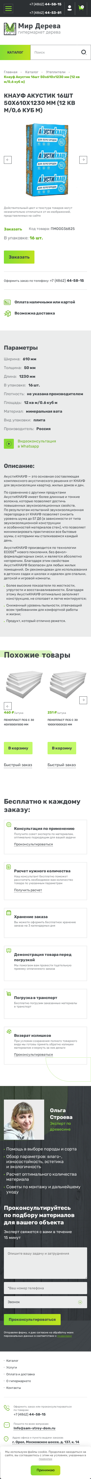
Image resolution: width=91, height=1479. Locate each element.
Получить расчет (28, 890)
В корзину (18, 748)
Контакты (13, 1388)
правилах (45, 1459)
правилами (64, 1335)
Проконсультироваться (33, 844)
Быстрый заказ (18, 765)
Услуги (11, 1367)
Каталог (15, 52)
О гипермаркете (18, 1381)
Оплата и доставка (20, 1374)
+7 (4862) (45, 4)
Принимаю (46, 1470)
